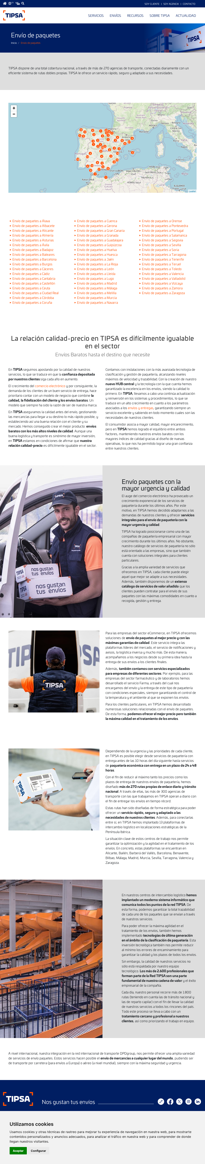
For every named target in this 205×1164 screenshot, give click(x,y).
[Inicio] (14, 15)
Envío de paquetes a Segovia (162, 240)
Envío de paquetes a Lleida (96, 273)
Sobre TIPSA (160, 15)
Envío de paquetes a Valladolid (163, 278)
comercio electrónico (50, 386)
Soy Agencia (171, 4)
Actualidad (186, 15)
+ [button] (14, 108)
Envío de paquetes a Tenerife (163, 259)
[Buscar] (22, 3)
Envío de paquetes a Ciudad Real (35, 293)
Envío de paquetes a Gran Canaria (101, 230)
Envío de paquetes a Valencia (163, 273)
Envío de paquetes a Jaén (95, 259)
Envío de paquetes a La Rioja (97, 264)
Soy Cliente (152, 4)
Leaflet (192, 191)
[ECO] (18, 3)
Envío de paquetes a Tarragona (164, 254)
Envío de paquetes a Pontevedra (165, 225)
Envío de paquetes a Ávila (30, 245)
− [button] (14, 114)
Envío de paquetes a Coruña (32, 302)
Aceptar (18, 1150)
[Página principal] (5, 3)
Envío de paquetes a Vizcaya (162, 283)
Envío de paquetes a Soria (160, 249)
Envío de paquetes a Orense (162, 221)
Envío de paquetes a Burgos (32, 264)
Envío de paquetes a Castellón (33, 283)
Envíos (115, 15)
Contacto (189, 4)
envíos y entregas (140, 408)
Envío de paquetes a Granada (97, 235)
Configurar (38, 1150)
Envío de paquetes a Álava (31, 221)
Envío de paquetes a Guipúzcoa (99, 245)
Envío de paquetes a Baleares (33, 254)
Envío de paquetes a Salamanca (164, 235)
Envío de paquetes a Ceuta (31, 288)
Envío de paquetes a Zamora (162, 288)
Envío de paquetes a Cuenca (97, 221)
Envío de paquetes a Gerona (97, 225)
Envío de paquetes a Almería (32, 235)
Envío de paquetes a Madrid (97, 283)
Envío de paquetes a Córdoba (33, 297)
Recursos (135, 15)
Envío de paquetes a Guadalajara (100, 240)
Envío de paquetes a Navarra (97, 302)
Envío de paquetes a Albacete (33, 225)
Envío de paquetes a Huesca (97, 254)
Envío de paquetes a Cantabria (33, 278)
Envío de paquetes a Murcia (97, 297)
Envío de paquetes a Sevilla (161, 245)
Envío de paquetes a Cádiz (31, 273)
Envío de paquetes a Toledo (162, 269)
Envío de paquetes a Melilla (96, 293)
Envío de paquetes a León (95, 269)
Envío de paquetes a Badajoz (32, 249)
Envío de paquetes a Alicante (33, 230)
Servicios (96, 15)
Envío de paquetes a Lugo (95, 278)
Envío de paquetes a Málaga (97, 288)
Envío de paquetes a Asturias (33, 240)
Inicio (14, 42)
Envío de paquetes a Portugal (163, 230)
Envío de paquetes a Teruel (161, 264)
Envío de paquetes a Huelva (97, 249)
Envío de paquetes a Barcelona (34, 259)
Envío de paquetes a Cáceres (32, 269)
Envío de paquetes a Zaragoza (163, 293)
